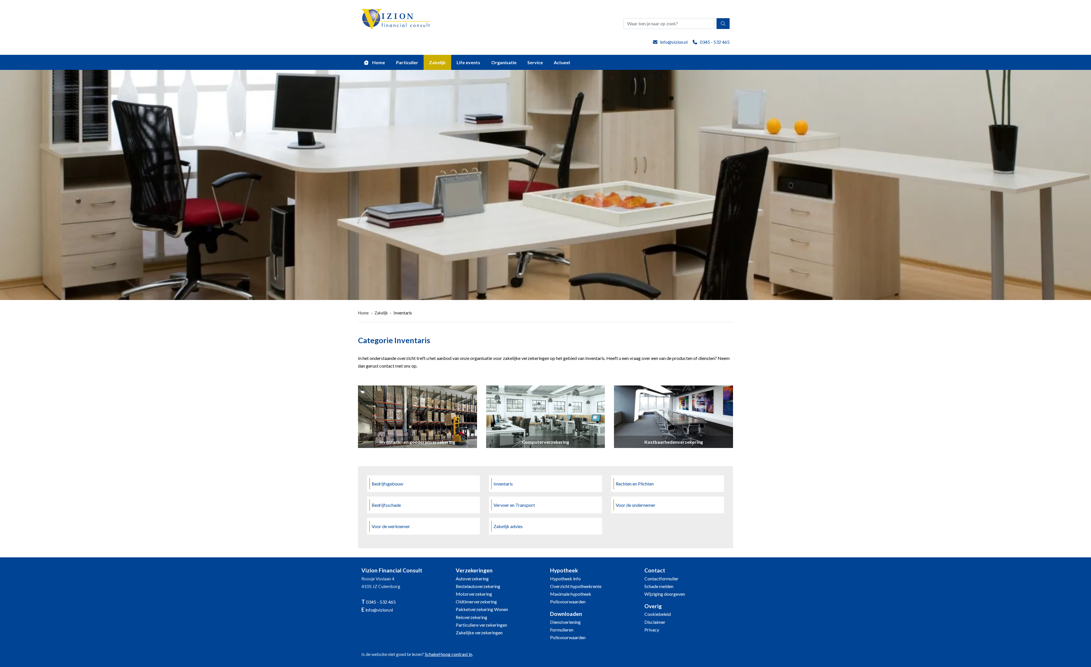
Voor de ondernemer (635, 505)
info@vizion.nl (674, 42)
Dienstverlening (565, 622)
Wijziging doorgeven (664, 594)
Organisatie (504, 62)
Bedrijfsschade (386, 505)
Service (535, 62)
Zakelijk (437, 62)
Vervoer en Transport (514, 505)
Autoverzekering (472, 578)
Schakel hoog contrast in (448, 654)
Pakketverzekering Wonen (482, 609)
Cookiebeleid (657, 614)
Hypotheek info (565, 578)
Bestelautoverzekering (478, 586)
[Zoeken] (723, 23)
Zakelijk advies (508, 526)
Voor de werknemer (391, 526)
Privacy (651, 629)
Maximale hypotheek (570, 594)
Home (378, 62)
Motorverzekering (474, 594)
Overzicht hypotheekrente (575, 586)
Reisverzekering (471, 617)
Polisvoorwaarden (568, 601)
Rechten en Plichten (635, 483)
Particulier (407, 62)
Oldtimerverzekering (476, 601)
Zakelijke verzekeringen (479, 632)
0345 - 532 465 (715, 42)
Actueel (562, 62)
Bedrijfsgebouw (387, 483)
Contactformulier (661, 578)
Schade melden (658, 586)
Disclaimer (654, 622)
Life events (468, 62)
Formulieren (561, 629)
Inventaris (402, 312)
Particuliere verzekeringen (481, 625)
